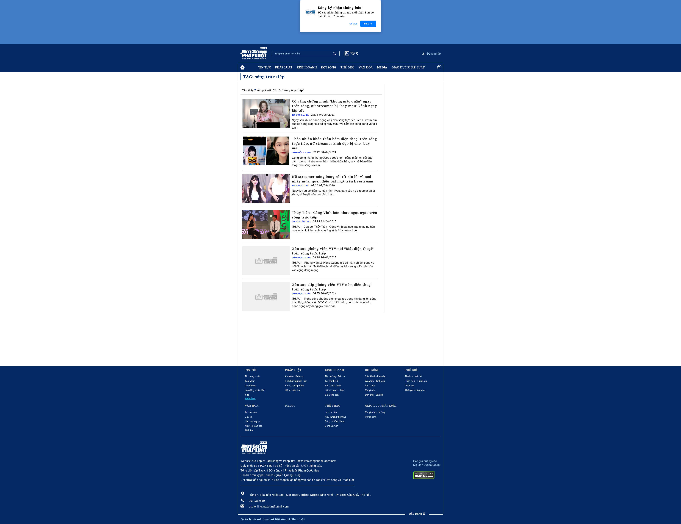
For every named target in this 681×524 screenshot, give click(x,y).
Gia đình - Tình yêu (375, 381)
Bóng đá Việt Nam (334, 421)
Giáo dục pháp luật (408, 67)
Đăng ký (368, 23)
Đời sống (328, 67)
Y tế (247, 394)
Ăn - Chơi (370, 385)
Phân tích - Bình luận (416, 381)
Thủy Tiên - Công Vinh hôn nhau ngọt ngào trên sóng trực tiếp (334, 215)
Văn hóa (366, 67)
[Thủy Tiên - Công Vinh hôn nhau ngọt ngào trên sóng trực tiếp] (266, 224)
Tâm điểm (250, 381)
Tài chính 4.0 (331, 381)
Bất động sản (332, 394)
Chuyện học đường (375, 412)
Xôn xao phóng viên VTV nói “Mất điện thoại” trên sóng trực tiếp (333, 251)
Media (382, 67)
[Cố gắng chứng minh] (266, 113)
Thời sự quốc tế (413, 376)
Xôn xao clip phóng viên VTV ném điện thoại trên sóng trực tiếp (332, 287)
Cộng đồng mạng (301, 152)
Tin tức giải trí (300, 115)
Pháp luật (283, 67)
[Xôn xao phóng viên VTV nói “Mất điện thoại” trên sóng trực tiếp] (266, 260)
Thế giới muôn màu (415, 390)
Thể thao (249, 430)
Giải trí (248, 416)
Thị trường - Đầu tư (335, 376)
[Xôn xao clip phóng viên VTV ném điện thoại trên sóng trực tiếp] (266, 296)
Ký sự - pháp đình (294, 385)
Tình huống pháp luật (296, 381)
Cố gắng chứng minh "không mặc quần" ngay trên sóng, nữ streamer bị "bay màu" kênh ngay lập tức (334, 106)
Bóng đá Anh (331, 426)
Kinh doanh (307, 67)
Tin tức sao (251, 412)
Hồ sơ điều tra (292, 390)
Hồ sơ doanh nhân (334, 390)
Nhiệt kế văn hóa (253, 426)
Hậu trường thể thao (335, 416)
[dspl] (242, 67)
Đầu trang (416, 513)
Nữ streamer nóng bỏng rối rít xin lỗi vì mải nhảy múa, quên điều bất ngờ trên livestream (332, 179)
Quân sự (409, 385)
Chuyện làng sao (301, 221)
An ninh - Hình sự (294, 376)
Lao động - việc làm (255, 390)
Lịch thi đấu (331, 412)
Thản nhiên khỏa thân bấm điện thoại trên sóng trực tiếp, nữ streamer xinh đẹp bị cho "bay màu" (334, 143)
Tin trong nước (252, 376)
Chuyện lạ (370, 390)
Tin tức (264, 67)
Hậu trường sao (253, 421)
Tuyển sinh (370, 416)
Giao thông (250, 385)
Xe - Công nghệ (333, 385)
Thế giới (347, 67)
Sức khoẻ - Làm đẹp (375, 376)
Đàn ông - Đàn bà (374, 394)
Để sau (353, 23)
